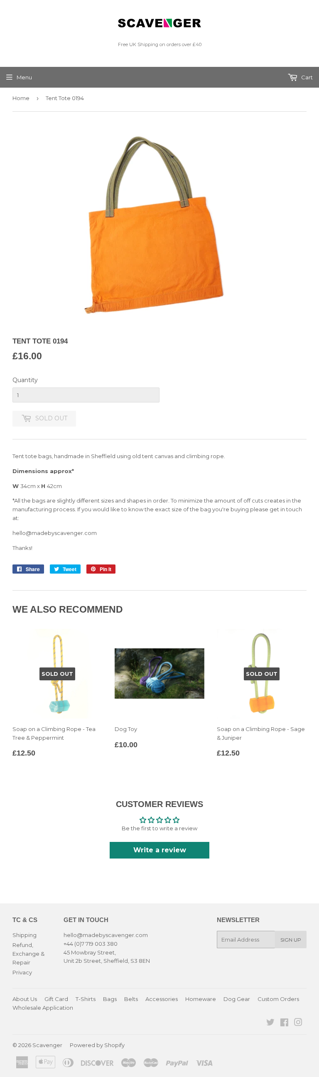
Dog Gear (236, 999)
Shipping (24, 935)
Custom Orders (278, 999)
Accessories (161, 999)
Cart (306, 77)
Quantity (25, 380)
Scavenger (47, 1045)
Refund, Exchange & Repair (28, 954)
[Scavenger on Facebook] (284, 1023)
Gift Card (56, 999)
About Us (24, 999)
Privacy (22, 972)
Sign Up (290, 940)
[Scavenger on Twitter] (270, 1023)
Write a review (159, 850)
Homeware (200, 999)
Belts (131, 999)
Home (20, 98)
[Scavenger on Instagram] (298, 1023)
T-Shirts (86, 999)
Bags (110, 999)
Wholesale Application (42, 1007)
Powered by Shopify (97, 1045)
